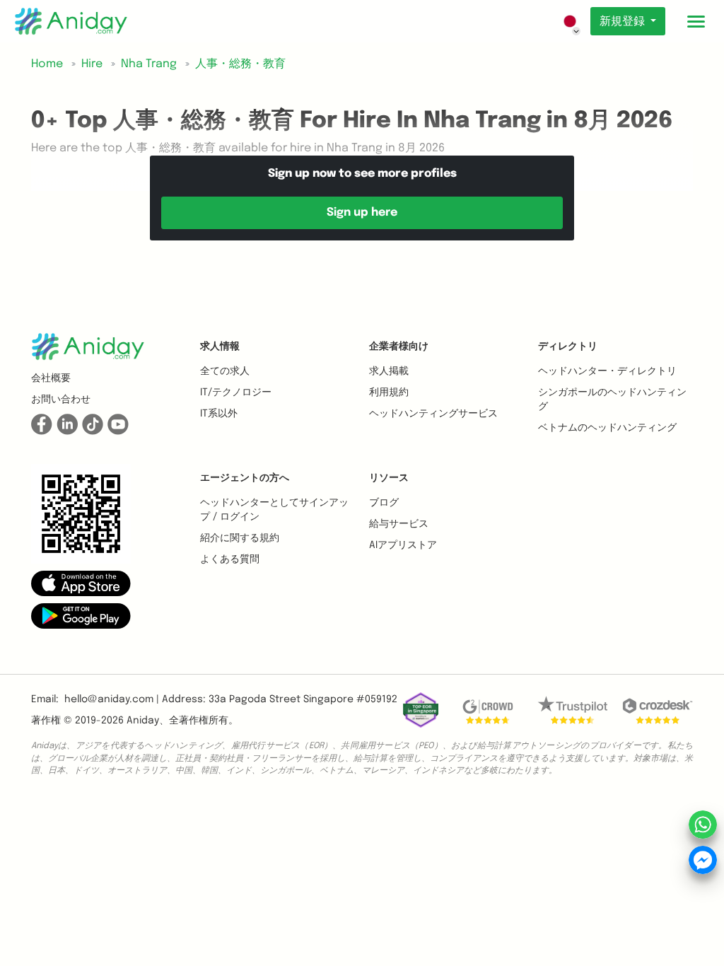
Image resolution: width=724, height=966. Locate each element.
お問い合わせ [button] (60, 400)
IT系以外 (219, 414)
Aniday (143, 721)
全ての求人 (225, 371)
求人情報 (220, 346)
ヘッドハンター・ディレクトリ (607, 371)
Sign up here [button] (362, 212)
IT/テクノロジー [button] (236, 392)
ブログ (384, 503)
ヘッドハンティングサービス (433, 414)
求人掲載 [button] (389, 371)
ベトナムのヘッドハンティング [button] (607, 428)
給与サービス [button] (398, 524)
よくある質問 (229, 559)
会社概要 (51, 378)
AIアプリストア (403, 545)
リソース (389, 478)
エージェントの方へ (244, 478)
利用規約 (389, 392)
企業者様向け (398, 346)
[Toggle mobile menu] (696, 21)
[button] (81, 583)
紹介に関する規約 (239, 538)
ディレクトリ (567, 346)
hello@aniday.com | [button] (111, 699)
